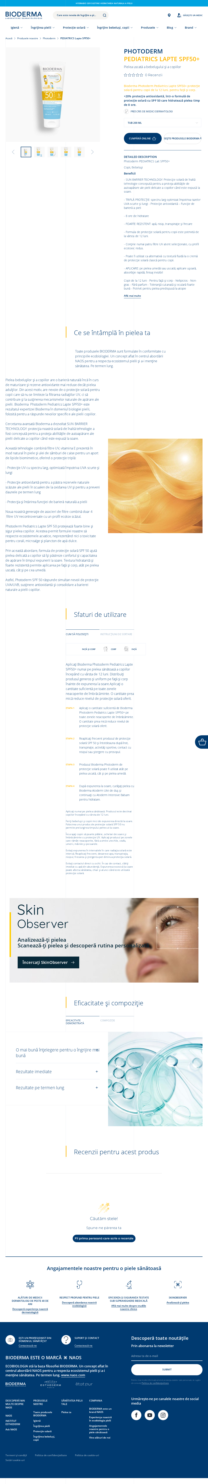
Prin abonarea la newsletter (152, 1346)
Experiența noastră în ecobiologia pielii (100, 1419)
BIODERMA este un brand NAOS (100, 1410)
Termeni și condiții (16, 1455)
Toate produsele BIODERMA (42, 1413)
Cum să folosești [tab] (77, 634)
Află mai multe (132, 295)
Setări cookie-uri (15, 1460)
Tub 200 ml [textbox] (135, 123)
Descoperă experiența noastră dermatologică (30, 1310)
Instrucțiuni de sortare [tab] (116, 634)
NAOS (8, 1415)
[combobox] (162, 122)
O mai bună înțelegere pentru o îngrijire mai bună (58, 1052)
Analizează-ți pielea (178, 1302)
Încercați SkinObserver (45, 962)
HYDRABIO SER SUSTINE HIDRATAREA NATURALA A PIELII (104, 3)
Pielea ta (66, 1412)
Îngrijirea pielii (41, 27)
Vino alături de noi (99, 1437)
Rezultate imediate (34, 1071)
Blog (170, 27)
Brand (189, 27)
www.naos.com (73, 1375)
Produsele (148, 27)
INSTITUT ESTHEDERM (12, 1422)
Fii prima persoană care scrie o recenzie (104, 1238)
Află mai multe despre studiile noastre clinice (128, 1307)
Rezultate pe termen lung (40, 1087)
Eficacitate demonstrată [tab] (75, 1022)
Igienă (15, 27)
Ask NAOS (11, 1429)
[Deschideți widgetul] (201, 742)
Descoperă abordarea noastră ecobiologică (79, 1304)
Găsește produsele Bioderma (181, 138)
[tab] (83, 633)
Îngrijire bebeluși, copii (113, 27)
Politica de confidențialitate (155, 1383)
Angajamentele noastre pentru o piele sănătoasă (99, 1429)
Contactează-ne (28, 1345)
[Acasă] (23, 15)
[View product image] (52, 94)
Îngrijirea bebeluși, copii (44, 1438)
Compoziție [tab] (107, 1020)
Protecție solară (74, 27)
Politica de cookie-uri (87, 1455)
